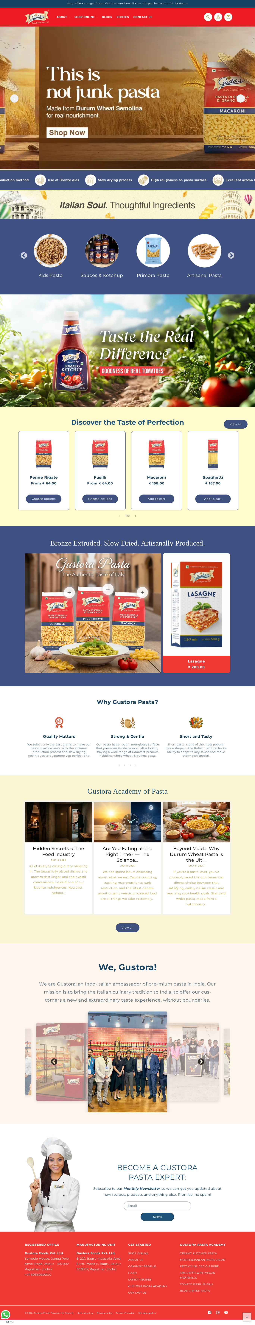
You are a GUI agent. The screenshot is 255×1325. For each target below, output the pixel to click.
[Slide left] (119, 516)
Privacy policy (105, 1313)
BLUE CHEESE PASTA (195, 1290)
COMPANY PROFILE (142, 1266)
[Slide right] (136, 516)
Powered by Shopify (62, 1313)
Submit (157, 1216)
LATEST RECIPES (140, 1279)
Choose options (44, 499)
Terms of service (125, 1313)
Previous (24, 256)
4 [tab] (136, 765)
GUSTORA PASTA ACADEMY (148, 1286)
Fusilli (100, 477)
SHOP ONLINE (138, 1253)
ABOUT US (135, 1259)
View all (236, 424)
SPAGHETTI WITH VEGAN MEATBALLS (197, 1275)
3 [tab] (130, 765)
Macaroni (156, 477)
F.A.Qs (132, 1273)
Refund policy (85, 1313)
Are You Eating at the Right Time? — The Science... (128, 854)
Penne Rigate (44, 477)
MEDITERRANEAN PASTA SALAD (203, 1259)
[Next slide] (241, 98)
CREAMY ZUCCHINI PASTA (198, 1253)
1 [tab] (119, 765)
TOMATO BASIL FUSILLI (196, 1284)
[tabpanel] (59, 736)
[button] (63, 17)
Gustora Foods (42, 1313)
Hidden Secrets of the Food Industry (58, 851)
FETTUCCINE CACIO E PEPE (199, 1266)
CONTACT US (137, 1292)
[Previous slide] (14, 98)
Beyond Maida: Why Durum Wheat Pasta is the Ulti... (196, 854)
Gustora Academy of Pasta (127, 791)
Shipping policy (147, 1313)
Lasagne (196, 661)
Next (231, 256)
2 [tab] (125, 765)
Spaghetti (213, 477)
